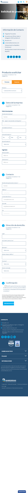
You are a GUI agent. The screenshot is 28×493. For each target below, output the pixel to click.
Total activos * (5, 159)
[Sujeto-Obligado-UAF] (17, 343)
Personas (7, 82)
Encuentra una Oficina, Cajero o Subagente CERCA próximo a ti (13, 325)
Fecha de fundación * (6, 134)
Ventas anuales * (5, 152)
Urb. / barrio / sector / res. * (8, 240)
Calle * (3, 233)
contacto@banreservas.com (12, 43)
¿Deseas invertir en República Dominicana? (13, 330)
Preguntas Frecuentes (10, 34)
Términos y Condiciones (22, 384)
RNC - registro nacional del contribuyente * (11, 121)
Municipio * (4, 247)
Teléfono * (4, 189)
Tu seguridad (4, 384)
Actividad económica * (7, 127)
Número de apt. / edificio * (8, 254)
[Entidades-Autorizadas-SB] (11, 343)
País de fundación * (6, 141)
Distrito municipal (6, 268)
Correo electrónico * (6, 196)
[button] (23, 2)
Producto (4, 87)
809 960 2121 (8, 40)
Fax (3, 210)
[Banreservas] (4, 2)
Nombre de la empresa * (7, 114)
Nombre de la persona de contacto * (10, 183)
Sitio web (4, 203)
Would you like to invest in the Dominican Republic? (12, 332)
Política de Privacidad (12, 384)
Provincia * (4, 261)
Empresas (16, 82)
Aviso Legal (4, 386)
